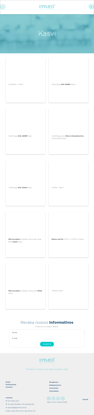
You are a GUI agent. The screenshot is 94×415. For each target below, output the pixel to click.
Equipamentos (55, 385)
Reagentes (53, 382)
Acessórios (53, 388)
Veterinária (54, 391)
